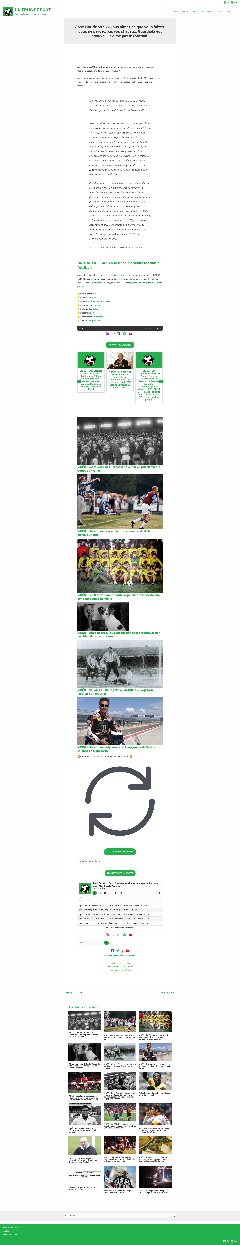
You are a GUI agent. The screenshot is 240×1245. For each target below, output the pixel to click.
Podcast (185, 12)
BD (203, 12)
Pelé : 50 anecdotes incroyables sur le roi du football (155, 1094)
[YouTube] (235, 2)
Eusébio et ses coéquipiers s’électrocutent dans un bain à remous (82, 1130)
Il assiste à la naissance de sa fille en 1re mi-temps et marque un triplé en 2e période (154, 1130)
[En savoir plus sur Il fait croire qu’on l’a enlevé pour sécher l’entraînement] (120, 1177)
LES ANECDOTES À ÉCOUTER (120, 873)
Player (229, 12)
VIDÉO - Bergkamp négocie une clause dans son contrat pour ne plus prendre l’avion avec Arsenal (83, 1098)
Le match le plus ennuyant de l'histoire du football (81, 1188)
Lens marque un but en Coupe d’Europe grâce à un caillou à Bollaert (113, 910)
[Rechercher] (106, 943)
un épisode (96, 283)
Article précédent (72, 993)
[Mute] (149, 328)
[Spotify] (125, 333)
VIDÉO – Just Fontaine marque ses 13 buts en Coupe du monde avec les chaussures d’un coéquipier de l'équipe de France (119, 1096)
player (108, 301)
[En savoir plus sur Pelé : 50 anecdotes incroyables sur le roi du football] (155, 1081)
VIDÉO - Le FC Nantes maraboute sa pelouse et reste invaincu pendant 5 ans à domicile (154, 1037)
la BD (94, 294)
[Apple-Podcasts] (108, 333)
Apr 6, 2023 (135, 247)
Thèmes (219, 12)
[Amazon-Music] (120, 333)
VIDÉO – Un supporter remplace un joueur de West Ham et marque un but (119, 1037)
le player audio (136, 283)
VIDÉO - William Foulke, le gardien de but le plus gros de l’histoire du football (120, 1066)
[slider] (113, 328)
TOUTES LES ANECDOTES (120, 345)
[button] (189, 11)
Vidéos (195, 12)
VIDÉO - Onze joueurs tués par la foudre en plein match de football (154, 1192)
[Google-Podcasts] (114, 333)
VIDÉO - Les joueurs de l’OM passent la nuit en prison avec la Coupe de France (83, 1035)
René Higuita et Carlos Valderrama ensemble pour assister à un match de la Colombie (120, 376)
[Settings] (160, 328)
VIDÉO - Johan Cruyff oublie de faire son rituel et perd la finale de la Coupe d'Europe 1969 (119, 1159)
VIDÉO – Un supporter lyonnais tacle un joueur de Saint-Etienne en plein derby (155, 1066)
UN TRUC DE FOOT (33, 9)
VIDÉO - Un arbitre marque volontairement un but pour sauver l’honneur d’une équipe (84, 1160)
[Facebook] (225, 2)
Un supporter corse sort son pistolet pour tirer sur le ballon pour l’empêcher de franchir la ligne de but (128, 923)
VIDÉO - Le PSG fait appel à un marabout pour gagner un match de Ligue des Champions (120, 1126)
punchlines (97, 320)
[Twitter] (228, 2)
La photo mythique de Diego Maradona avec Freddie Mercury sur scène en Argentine (91, 376)
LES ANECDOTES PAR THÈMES (120, 851)
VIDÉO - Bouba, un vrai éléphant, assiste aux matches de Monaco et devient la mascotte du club (155, 1159)
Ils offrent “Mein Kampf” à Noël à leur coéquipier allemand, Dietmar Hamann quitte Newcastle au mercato (129, 914)
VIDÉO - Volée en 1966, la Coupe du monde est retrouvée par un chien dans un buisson (84, 1066)
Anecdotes (174, 12)
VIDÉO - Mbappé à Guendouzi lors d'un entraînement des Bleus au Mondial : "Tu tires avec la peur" (149, 377)
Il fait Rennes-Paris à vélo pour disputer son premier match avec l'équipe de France (119, 905)
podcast (117, 279)
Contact (6, 1231)
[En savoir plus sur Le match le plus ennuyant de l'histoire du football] (84, 1175)
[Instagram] (232, 2)
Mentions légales (10, 1234)
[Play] (79, 328)
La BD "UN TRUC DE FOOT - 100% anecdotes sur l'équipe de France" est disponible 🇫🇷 (121, 919)
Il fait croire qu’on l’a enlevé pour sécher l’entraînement (118, 1192)
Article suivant (169, 993)
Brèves (209, 12)
